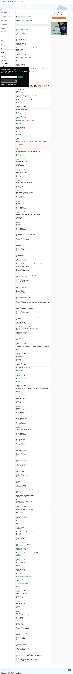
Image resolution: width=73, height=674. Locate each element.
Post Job (23, 1)
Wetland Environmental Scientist (23, 429)
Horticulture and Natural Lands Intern (24, 509)
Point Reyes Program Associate (23, 643)
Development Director (21, 398)
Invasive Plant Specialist (21, 109)
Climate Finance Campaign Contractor (24, 182)
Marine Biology (3, 24)
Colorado (2, 45)
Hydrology (3, 21)
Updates (6, 672)
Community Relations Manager (23, 378)
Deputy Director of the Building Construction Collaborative (29, 552)
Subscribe (59, 18)
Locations (34, 6)
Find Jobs (17, 1)
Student (2, 56)
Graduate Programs (62, 1)
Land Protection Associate (22, 470)
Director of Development (21, 418)
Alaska (2, 40)
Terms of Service (16, 672)
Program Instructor (20, 603)
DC (1, 48)
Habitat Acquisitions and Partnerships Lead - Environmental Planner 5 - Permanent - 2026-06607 (32, 69)
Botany (2, 13)
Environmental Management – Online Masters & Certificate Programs (31, 141)
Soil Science (29, 22)
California (2, 44)
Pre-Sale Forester (20, 623)
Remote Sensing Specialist (22, 573)
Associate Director (20, 28)
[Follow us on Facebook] (69, 670)
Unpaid (2, 59)
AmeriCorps (3, 57)
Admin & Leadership (4, 12)
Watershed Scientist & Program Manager (25, 120)
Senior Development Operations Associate (25, 234)
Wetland (25, 22)
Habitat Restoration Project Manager (24, 192)
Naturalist (18, 613)
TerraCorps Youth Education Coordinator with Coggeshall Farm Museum (32, 317)
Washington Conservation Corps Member (25, 99)
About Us (2, 672)
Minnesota (23, 17)
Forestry (2, 19)
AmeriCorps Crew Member (22, 480)
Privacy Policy (10, 672)
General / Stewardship (4, 20)
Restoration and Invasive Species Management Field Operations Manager (32, 388)
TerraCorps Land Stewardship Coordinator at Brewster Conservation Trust (32, 346)
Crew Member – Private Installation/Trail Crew (26, 490)
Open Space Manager (21, 131)
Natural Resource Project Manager (24, 297)
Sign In (55, 1)
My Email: (2, 75)
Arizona (2, 41)
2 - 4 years (2, 66)
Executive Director (20, 224)
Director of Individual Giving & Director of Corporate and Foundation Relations (31, 264)
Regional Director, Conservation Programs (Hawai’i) (27, 275)
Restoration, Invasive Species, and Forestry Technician (28, 633)
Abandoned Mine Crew (21, 543)
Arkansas (2, 43)
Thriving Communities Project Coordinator (25, 531)
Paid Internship (3, 55)
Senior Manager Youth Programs (23, 459)
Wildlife (2, 31)
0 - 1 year (2, 65)
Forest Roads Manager (21, 254)
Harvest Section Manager (22, 172)
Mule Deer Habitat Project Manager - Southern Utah (28, 151)
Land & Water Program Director (23, 57)
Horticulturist (19, 408)
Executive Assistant (20, 439)
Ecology (2, 15)
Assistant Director (20, 203)
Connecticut (3, 47)
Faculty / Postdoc (4, 60)
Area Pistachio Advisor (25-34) (23, 326)
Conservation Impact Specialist (23, 367)
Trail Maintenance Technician (22, 336)
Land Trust (3, 23)
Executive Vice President (21, 161)
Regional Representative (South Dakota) (25, 499)
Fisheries (2, 17)
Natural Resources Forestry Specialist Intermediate (27, 654)
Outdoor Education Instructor (22, 89)
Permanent (2, 52)
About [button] (70, 1)
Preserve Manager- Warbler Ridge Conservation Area (28, 214)
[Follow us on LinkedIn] (70, 670)
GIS (22, 22)
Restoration (3, 28)
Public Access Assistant (21, 286)
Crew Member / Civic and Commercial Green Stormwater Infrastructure (32, 47)
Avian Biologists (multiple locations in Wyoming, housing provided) (31, 38)
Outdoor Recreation (4, 25)
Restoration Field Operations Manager (24, 244)
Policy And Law (3, 27)
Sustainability (3, 29)
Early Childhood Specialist (22, 562)
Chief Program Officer (21, 307)
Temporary (2, 53)
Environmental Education (5, 16)
